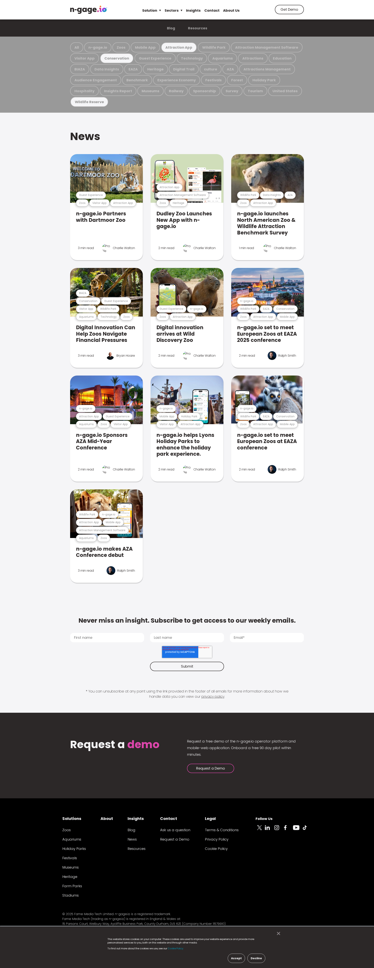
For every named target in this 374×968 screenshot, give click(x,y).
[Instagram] (279, 830)
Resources (197, 28)
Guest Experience (155, 58)
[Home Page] (88, 10)
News (85, 136)
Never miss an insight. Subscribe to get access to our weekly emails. (187, 620)
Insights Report (118, 91)
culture (210, 69)
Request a (115, 745)
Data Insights (106, 69)
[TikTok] (307, 830)
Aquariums (222, 58)
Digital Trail (183, 69)
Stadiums (70, 895)
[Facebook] (288, 830)
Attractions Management (267, 69)
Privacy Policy (216, 839)
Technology (192, 58)
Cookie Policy (216, 848)
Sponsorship (204, 91)
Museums (150, 91)
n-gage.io (97, 47)
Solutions (71, 818)
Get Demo (289, 9)
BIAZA (79, 69)
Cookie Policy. (176, 948)
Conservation (116, 58)
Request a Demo (210, 768)
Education (282, 58)
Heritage (155, 69)
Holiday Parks (74, 848)
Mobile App (145, 47)
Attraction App (178, 47)
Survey (232, 91)
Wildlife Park (214, 47)
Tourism (255, 91)
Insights (193, 10)
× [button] (277, 933)
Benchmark (137, 80)
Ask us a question (175, 830)
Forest (237, 80)
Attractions (252, 58)
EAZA (133, 69)
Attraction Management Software (266, 47)
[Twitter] (260, 830)
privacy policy (212, 696)
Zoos (121, 47)
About (107, 818)
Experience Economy (176, 80)
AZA (230, 69)
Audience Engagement (95, 80)
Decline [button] (256, 958)
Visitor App (84, 58)
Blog (171, 28)
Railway (176, 91)
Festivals (213, 80)
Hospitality (84, 91)
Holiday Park (264, 80)
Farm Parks (72, 886)
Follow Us (264, 818)
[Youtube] (297, 830)
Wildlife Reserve (89, 101)
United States (285, 91)
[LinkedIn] (269, 830)
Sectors (172, 10)
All (76, 47)
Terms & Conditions (222, 830)
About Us (231, 10)
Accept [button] (236, 958)
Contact (212, 10)
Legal (210, 818)
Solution (149, 10)
